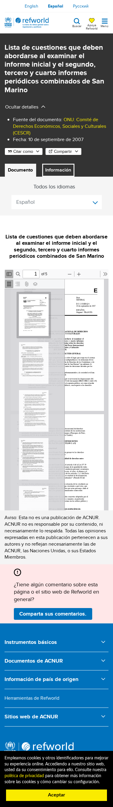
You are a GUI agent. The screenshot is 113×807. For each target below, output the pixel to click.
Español (55, 6)
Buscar (76, 25)
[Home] (27, 22)
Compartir (63, 151)
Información (58, 169)
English (31, 6)
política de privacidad (24, 776)
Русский (81, 6)
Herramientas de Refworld (32, 698)
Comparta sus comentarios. (52, 614)
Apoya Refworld (92, 26)
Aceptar (56, 795)
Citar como (23, 151)
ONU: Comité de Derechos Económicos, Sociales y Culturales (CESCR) (59, 126)
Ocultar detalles (21, 106)
